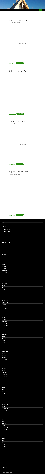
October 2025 (4, 279)
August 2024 (4, 308)
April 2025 (4, 291)
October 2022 (4, 355)
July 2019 (3, 438)
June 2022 (4, 363)
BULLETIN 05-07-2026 (6, 238)
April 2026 (4, 266)
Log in (3, 460)
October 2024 (4, 304)
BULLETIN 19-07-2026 (6, 233)
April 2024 (4, 317)
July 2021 (3, 387)
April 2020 (4, 419)
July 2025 (3, 285)
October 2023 (4, 329)
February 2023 (4, 346)
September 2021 (5, 383)
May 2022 (3, 366)
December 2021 (5, 376)
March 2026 (4, 268)
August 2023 (4, 334)
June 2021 (4, 389)
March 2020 (4, 421)
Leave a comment (18, 22)
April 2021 (4, 393)
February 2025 (4, 296)
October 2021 (4, 380)
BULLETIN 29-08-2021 (18, 121)
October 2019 (4, 431)
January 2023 (4, 349)
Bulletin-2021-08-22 (12, 215)
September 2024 (5, 306)
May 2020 (3, 417)
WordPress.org (4, 467)
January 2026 (4, 272)
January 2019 (4, 450)
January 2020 (4, 425)
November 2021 (5, 378)
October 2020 (4, 406)
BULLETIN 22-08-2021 (18, 172)
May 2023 (3, 340)
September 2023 (5, 332)
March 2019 (4, 446)
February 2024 (4, 321)
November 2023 (5, 327)
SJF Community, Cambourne (8, 10)
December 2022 (5, 351)
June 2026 (4, 262)
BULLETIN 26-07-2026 (6, 231)
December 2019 (5, 427)
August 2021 (4, 385)
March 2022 (4, 370)
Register (3, 458)
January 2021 (4, 400)
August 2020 (4, 410)
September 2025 (5, 281)
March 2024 (4, 319)
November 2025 (5, 276)
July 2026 (3, 259)
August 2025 (4, 283)
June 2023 (4, 338)
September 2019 (5, 433)
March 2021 (4, 395)
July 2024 (3, 310)
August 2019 (4, 436)
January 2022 (4, 374)
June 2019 (4, 440)
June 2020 (4, 414)
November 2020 (5, 404)
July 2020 (3, 412)
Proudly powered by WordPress (7, 472)
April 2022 (4, 368)
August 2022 (4, 359)
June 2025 (4, 287)
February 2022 (4, 372)
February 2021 (4, 397)
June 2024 (4, 313)
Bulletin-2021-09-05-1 (12, 114)
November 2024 (5, 302)
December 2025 (5, 274)
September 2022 (5, 357)
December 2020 (5, 402)
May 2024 (3, 315)
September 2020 (5, 408)
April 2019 (4, 444)
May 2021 (3, 391)
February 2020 (4, 423)
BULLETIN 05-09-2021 (18, 71)
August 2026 (4, 257)
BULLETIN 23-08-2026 (6, 229)
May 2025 (3, 289)
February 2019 (4, 448)
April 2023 (4, 342)
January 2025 (4, 298)
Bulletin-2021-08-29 (12, 164)
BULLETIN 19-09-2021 (18, 20)
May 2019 (3, 442)
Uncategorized (4, 250)
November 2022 (5, 353)
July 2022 (3, 361)
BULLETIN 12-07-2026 (6, 235)
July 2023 (3, 336)
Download (20, 113)
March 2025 (4, 293)
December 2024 (5, 300)
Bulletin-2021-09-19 (12, 63)
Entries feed (4, 462)
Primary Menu (43, 10)
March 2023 (4, 344)
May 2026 (3, 264)
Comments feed (5, 465)
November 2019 (5, 429)
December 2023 (5, 325)
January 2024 (4, 323)
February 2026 (4, 270)
